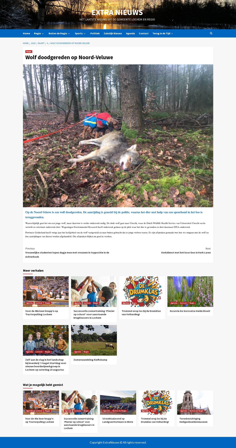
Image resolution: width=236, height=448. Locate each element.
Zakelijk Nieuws (113, 33)
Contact (144, 33)
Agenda (130, 33)
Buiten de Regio (58, 33)
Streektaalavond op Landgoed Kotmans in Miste (117, 420)
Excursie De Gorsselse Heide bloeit (190, 311)
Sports (79, 33)
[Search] (211, 33)
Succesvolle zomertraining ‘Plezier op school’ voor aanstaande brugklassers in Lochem (94, 314)
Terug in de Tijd (161, 33)
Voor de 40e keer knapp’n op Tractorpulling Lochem (41, 312)
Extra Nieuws (117, 12)
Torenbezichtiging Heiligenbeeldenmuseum (193, 420)
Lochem (38, 303)
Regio (37, 33)
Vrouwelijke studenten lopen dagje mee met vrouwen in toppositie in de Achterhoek (67, 252)
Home (26, 33)
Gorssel (183, 303)
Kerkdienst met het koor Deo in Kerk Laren (186, 250)
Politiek (95, 33)
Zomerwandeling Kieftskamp (90, 359)
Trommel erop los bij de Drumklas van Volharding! (155, 420)
